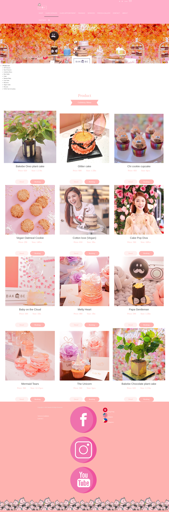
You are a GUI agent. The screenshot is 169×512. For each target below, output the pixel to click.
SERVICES (91, 13)
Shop (41, 13)
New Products (7, 70)
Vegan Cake (7, 84)
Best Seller (7, 74)
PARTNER (42, 20)
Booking (38, 182)
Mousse (6, 86)
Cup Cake (6, 80)
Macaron (6, 82)
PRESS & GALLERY (103, 13)
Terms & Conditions (43, 416)
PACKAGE (81, 13)
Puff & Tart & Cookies (9, 89)
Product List (6, 65)
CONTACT (116, 13)
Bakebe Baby (7, 78)
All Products (7, 67)
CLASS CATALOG (51, 13)
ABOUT (125, 13)
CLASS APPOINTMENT (68, 13)
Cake (5, 76)
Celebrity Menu (8, 72)
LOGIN (125, 1)
